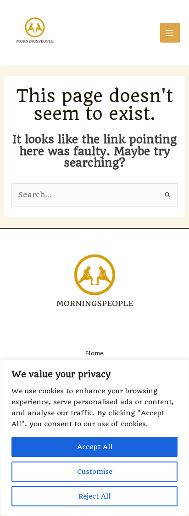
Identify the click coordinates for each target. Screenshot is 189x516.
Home (94, 353)
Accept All (94, 447)
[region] (94, 437)
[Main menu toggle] (170, 33)
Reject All (94, 496)
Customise (94, 471)
